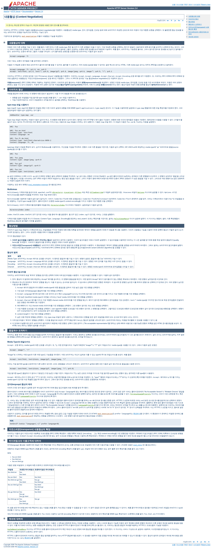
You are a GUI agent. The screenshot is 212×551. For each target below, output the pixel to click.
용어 (190, 5)
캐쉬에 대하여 (193, 37)
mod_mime (137, 445)
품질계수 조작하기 (195, 24)
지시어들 (180, 5)
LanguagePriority (28, 396)
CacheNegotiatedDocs (16, 529)
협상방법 (191, 22)
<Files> (78, 192)
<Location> (69, 192)
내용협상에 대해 (194, 16)
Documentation (27, 11)
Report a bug (205, 5)
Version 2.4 (39, 11)
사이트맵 (196, 5)
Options (140, 192)
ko (179, 20)
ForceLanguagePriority (140, 394)
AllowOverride (96, 192)
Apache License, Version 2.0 (28, 547)
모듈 (173, 5)
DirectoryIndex (58, 205)
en (167, 20)
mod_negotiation (29, 36)
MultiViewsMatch (121, 219)
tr (183, 20)
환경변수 (136, 414)
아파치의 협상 (193, 19)
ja (175, 20)
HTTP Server (15, 11)
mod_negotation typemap (38, 185)
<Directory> (57, 192)
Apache (6, 11)
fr (172, 20)
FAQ (186, 5)
